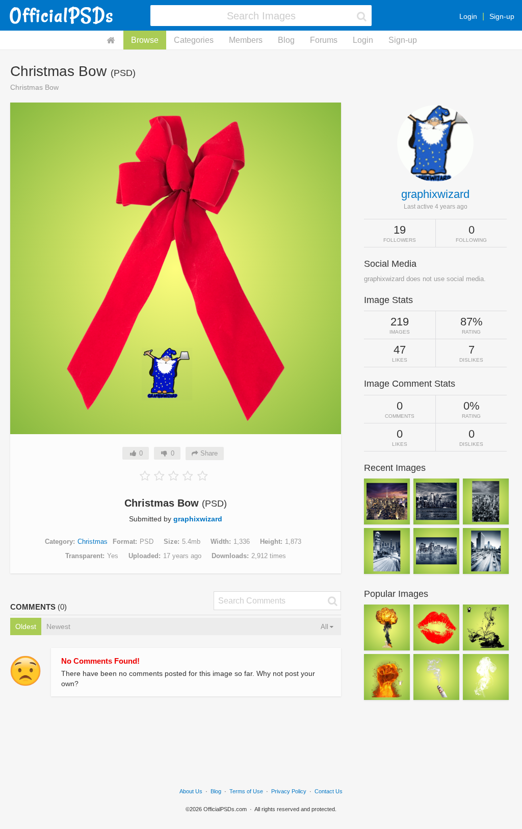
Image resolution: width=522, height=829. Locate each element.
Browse (145, 40)
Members (246, 40)
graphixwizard (197, 519)
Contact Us (329, 791)
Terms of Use (246, 791)
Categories (194, 40)
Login (468, 16)
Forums (323, 40)
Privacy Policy (288, 791)
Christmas (92, 541)
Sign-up (501, 16)
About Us (190, 791)
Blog (286, 40)
